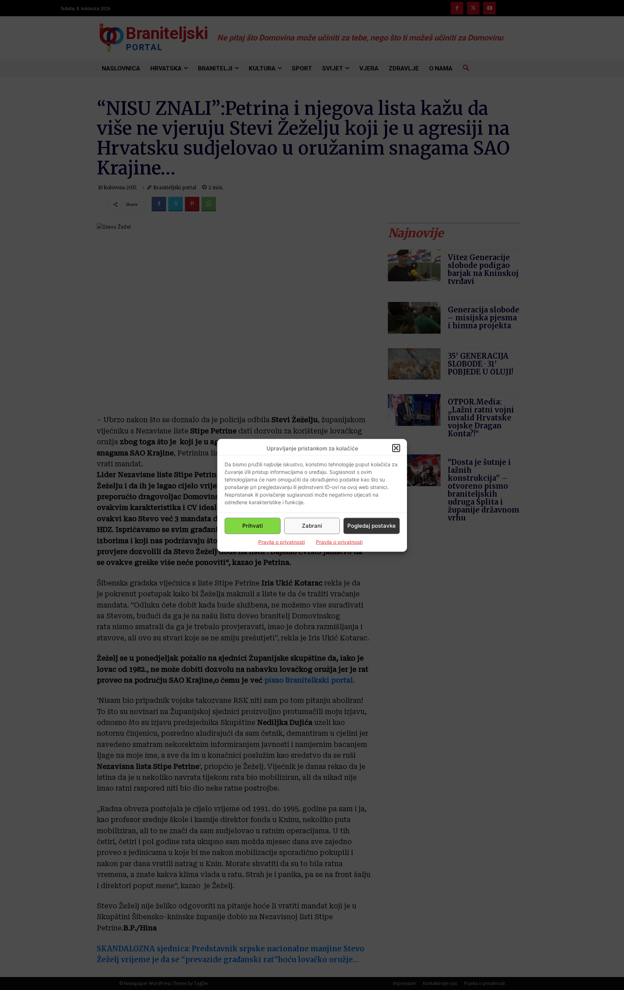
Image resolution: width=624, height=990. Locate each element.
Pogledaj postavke (371, 525)
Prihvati (252, 525)
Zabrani (312, 525)
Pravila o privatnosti (281, 542)
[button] (396, 448)
